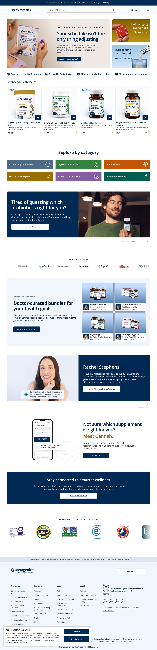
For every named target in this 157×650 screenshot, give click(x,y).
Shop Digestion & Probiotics (17, 606)
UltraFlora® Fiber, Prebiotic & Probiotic (59, 123)
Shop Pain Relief (17, 612)
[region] (47, 636)
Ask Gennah (96, 455)
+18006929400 (108, 611)
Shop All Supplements (19, 597)
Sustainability (39, 603)
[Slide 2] (128, 241)
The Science (38, 618)
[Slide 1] (123, 241)
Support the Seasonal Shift (68, 59)
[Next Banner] (147, 241)
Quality (37, 599)
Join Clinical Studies (64, 614)
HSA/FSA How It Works (65, 599)
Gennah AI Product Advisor (18, 592)
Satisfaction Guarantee (65, 595)
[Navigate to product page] (60, 104)
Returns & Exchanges (65, 610)
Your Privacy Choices (88, 595)
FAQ (58, 591)
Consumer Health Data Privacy (88, 600)
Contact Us (61, 622)
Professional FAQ (63, 618)
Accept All (76, 632)
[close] (146, 3)
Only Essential (76, 639)
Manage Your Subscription (62, 604)
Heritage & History (41, 595)
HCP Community (40, 614)
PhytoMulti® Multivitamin (90, 123)
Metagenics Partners (19, 620)
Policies (83, 591)
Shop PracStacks (17, 601)
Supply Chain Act (86, 605)
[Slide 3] (133, 241)
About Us (37, 591)
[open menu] (8, 10)
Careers (37, 622)
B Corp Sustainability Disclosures (42, 608)
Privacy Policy (45, 640)
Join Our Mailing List (19, 624)
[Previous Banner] (141, 241)
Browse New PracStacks (26, 329)
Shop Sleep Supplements (20, 616)
